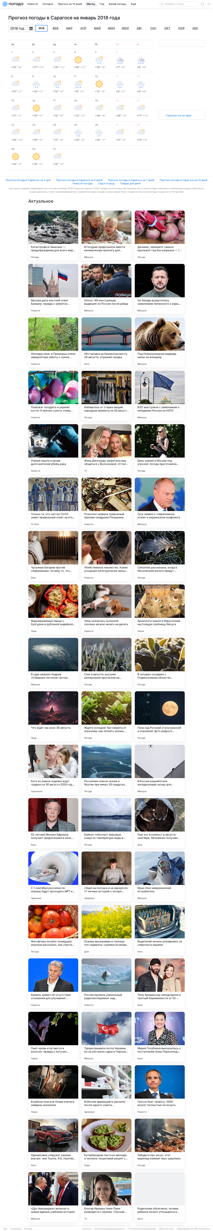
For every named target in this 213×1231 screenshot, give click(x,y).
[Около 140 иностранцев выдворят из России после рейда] (106, 289)
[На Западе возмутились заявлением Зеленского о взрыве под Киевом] (160, 289)
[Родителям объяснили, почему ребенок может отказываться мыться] (160, 1197)
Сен (153, 28)
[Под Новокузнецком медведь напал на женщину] (160, 342)
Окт (167, 28)
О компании (15, 1229)
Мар (69, 28)
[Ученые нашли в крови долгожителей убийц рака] (53, 449)
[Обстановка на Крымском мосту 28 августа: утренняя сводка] (106, 342)
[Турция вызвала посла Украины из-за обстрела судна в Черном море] (106, 1037)
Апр (83, 28)
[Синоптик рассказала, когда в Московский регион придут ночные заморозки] (160, 556)
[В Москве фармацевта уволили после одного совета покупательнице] (106, 1090)
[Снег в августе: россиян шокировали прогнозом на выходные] (106, 663)
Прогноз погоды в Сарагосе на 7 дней (131, 180)
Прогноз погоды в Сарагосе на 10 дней (183, 180)
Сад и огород (106, 183)
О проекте (86, 1229)
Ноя (181, 28)
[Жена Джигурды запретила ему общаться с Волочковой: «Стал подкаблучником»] (106, 449)
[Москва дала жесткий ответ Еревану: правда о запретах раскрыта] (53, 289)
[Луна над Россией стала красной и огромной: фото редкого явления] (160, 716)
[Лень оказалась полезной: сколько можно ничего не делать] (106, 609)
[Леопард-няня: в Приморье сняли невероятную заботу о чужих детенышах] (53, 342)
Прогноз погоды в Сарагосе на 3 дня (28, 180)
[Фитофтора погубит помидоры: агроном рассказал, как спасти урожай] (53, 930)
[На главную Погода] (15, 4)
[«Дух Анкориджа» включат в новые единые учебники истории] (53, 1197)
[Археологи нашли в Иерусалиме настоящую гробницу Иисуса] (160, 609)
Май (97, 28)
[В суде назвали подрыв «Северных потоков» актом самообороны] (53, 663)
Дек (195, 28)
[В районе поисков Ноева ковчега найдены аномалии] (53, 1090)
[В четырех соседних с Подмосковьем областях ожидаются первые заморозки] (160, 663)
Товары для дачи (130, 183)
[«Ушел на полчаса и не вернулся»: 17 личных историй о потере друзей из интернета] (106, 877)
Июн (111, 28)
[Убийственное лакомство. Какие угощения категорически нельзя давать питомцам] (106, 556)
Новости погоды (83, 183)
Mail (5, 1229)
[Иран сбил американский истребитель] (160, 877)
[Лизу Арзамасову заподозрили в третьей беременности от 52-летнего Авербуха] (160, 983)
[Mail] (5, 4)
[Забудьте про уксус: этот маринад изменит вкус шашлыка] (160, 1144)
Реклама (28, 1229)
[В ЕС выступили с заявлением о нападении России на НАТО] (160, 396)
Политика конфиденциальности (109, 1229)
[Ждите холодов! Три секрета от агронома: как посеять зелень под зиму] (106, 716)
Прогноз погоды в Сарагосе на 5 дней (79, 180)
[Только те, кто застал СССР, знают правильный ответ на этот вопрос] (53, 503)
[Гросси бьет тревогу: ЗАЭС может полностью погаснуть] (160, 1090)
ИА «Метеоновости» (200, 1229)
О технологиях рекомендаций (142, 1229)
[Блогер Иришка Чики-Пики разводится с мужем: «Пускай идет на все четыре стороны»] (106, 1197)
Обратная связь (166, 1229)
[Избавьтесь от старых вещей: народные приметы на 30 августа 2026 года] (106, 396)
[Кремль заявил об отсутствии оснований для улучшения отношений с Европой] (53, 983)
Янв (41, 28)
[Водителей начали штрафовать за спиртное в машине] (160, 930)
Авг (139, 28)
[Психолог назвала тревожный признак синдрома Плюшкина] (106, 503)
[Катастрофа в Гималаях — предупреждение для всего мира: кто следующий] (53, 236)
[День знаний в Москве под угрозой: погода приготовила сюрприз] (160, 449)
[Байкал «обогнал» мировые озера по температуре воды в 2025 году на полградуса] (106, 823)
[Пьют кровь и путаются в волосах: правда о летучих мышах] (53, 1037)
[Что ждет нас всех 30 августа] (53, 716)
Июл (125, 28)
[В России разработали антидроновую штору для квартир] (160, 770)
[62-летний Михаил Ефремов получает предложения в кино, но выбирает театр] (53, 823)
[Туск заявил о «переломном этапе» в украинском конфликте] (160, 503)
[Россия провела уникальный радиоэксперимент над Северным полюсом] (106, 983)
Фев (55, 28)
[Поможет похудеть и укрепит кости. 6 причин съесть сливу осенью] (53, 396)
